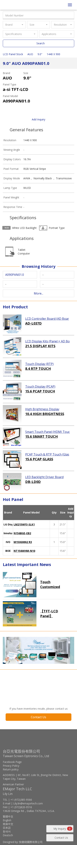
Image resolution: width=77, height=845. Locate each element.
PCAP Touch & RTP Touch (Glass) (47, 454)
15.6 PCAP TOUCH (40, 391)
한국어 (7, 831)
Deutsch (8, 835)
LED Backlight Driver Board (44, 477)
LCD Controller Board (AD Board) (47, 319)
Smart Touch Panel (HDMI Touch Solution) (47, 432)
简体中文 (8, 824)
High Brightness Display (42, 409)
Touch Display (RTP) (39, 364)
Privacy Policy (11, 765)
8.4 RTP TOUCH (38, 368)
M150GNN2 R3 (23, 542)
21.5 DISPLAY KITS (40, 346)
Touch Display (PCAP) (40, 386)
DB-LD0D (33, 481)
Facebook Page (12, 762)
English (7, 820)
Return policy (11, 769)
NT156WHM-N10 (24, 551)
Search (40, 43)
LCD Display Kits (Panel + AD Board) (47, 341)
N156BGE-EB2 (22, 533)
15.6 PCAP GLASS (39, 459)
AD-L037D (33, 323)
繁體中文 (8, 816)
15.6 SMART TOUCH (41, 436)
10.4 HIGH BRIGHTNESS (44, 414)
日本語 (7, 827)
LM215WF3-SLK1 (24, 524)
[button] (14, 24)
